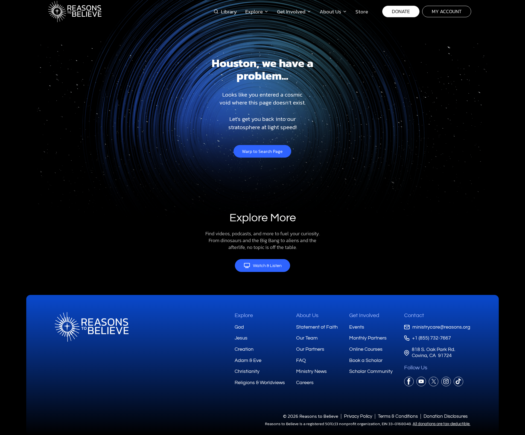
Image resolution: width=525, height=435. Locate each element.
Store (361, 11)
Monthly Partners (368, 338)
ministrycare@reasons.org (441, 327)
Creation (244, 349)
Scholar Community (371, 371)
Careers (305, 382)
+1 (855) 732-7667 (431, 338)
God (239, 327)
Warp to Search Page (262, 151)
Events (356, 327)
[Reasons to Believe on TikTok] (458, 381)
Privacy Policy (358, 416)
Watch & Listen (267, 265)
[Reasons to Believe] (74, 11)
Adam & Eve (248, 360)
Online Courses (366, 349)
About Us (307, 315)
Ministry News (311, 371)
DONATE (401, 11)
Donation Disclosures (446, 416)
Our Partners (310, 349)
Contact (414, 315)
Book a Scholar (366, 360)
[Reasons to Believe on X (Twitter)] (433, 381)
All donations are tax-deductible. (441, 424)
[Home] (92, 327)
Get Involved (364, 315)
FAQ (301, 360)
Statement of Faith (317, 327)
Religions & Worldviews (260, 382)
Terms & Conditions (398, 416)
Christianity (247, 371)
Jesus (241, 338)
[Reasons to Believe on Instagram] (446, 381)
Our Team (307, 338)
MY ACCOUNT (447, 11)
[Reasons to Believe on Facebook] (409, 381)
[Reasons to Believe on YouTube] (421, 381)
